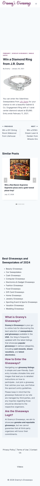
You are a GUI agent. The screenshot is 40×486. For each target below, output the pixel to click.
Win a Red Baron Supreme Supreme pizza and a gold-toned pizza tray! (19, 188)
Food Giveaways (13, 289)
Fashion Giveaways (14, 285)
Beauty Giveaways (14, 269)
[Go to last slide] (5, 180)
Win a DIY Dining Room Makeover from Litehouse (9, 131)
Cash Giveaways (13, 275)
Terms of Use (22, 450)
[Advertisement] (20, 30)
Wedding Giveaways (15, 309)
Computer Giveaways (15, 279)
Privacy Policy (9, 450)
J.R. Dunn (24, 102)
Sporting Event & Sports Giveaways (21, 302)
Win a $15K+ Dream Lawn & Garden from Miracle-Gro (31, 132)
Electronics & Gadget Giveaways (20, 282)
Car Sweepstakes (13, 272)
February (6, 53)
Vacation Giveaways (15, 305)
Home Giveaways (13, 295)
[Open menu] (36, 3)
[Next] (34, 180)
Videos (20, 467)
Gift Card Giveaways (15, 292)
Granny (7, 69)
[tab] (16, 204)
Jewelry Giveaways (19, 53)
